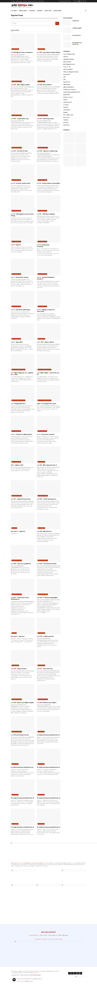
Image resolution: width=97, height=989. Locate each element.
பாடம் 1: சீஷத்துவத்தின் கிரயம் (18, 403)
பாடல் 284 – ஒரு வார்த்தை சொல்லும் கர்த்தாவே (48, 52)
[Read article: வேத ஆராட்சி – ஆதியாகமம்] (22, 626)
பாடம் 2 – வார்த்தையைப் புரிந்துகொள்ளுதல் (21, 434)
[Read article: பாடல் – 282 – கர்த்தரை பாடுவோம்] (48, 331)
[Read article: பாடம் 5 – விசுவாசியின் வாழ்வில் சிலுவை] (22, 299)
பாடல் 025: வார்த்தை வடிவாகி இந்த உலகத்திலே (22, 702)
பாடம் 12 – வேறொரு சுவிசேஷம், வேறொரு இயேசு (48, 183)
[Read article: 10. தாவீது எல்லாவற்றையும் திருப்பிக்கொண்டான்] (48, 757)
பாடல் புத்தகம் (13, 1)
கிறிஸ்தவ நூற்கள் (19, 1)
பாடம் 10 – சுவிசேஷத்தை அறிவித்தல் (46, 214)
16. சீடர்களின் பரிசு (76, 35)
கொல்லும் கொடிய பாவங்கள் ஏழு (69, 89)
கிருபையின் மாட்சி (66, 81)
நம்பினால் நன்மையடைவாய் (16, 863)
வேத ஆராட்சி (65, 122)
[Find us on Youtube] (79, 1)
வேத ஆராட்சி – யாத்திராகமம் (18, 531)
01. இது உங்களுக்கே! (77, 28)
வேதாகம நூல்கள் (59, 939)
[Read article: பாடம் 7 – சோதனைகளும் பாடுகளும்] (22, 267)
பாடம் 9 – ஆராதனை (16, 244)
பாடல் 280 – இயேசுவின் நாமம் (44, 531)
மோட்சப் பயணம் (66, 117)
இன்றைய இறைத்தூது (63, 935)
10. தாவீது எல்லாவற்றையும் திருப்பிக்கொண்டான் (48, 767)
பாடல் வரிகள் (44, 939)
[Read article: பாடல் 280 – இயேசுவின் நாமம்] (48, 521)
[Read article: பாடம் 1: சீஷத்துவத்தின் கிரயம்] (22, 393)
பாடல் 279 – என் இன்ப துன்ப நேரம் (45, 636)
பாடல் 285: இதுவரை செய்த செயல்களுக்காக (22, 52)
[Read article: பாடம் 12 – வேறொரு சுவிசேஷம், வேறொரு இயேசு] (48, 173)
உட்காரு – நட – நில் (66, 66)
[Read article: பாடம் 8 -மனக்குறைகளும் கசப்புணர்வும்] (48, 234)
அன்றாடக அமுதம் (43, 935)
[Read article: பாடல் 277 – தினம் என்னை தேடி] (48, 658)
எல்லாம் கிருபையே (66, 74)
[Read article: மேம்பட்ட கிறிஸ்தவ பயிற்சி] (22, 454)
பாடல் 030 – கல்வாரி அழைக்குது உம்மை (46, 499)
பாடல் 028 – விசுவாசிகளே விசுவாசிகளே (47, 563)
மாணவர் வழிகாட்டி (66, 109)
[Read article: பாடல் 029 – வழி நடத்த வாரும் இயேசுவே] (22, 553)
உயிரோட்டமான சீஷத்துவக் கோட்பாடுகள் (18, 369)
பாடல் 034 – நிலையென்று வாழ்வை (45, 118)
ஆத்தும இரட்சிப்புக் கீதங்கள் (16, 81)
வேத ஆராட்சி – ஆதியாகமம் (18, 636)
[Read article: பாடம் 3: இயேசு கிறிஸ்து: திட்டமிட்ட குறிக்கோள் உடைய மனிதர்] (22, 362)
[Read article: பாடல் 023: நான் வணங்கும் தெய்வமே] (22, 724)
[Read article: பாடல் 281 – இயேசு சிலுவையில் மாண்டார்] (48, 454)
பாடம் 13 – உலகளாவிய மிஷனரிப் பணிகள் (20, 183)
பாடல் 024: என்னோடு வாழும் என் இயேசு (46, 702)
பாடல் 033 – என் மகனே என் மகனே (19, 151)
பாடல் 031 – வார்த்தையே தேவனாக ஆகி (20, 499)
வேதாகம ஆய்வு (35, 1)
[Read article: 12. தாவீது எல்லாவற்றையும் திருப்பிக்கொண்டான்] (48, 724)
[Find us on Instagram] (77, 1)
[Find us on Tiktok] (81, 973)
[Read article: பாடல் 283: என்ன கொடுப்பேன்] (48, 74)
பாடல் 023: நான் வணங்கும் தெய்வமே (20, 735)
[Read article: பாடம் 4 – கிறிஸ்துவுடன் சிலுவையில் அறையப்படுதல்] (48, 299)
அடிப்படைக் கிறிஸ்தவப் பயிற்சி (69, 54)
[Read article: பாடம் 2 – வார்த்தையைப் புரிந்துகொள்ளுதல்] (22, 424)
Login (85, 1)
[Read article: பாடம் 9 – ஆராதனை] (22, 234)
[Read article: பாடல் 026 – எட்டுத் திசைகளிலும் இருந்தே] (48, 587)
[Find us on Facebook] (69, 973)
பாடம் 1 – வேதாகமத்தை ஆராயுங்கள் (46, 434)
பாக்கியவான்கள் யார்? (67, 102)
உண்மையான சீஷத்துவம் (68, 69)
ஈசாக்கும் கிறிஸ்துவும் (26, 863)
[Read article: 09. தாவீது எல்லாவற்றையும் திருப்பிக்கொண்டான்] (22, 787)
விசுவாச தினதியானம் (53, 935)
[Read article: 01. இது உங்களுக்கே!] (67, 30)
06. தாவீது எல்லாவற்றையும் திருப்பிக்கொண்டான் (48, 827)
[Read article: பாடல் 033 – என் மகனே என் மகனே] (22, 140)
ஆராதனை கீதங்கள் (41, 81)
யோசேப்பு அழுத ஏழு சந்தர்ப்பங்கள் (37, 863)
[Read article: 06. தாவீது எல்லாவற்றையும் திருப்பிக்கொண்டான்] (48, 816)
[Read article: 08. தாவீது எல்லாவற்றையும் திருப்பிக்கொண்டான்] (48, 787)
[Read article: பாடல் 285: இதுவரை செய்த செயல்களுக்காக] (22, 42)
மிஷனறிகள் (30, 1)
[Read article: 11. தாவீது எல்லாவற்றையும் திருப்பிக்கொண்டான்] (22, 757)
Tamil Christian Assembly (35, 975)
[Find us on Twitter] (75, 1)
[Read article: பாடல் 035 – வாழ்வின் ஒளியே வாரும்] (22, 108)
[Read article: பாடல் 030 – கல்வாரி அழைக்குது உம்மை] (48, 488)
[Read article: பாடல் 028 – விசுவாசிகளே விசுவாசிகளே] (48, 553)
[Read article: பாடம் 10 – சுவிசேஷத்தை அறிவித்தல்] (48, 203)
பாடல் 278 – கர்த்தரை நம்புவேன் (19, 668)
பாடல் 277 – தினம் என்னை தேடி (45, 668)
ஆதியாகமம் (65, 56)
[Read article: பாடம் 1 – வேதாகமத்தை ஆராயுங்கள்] (48, 424)
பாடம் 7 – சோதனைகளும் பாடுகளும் (19, 277)
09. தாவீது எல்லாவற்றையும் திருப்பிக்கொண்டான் (22, 798)
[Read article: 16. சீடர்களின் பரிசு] (67, 37)
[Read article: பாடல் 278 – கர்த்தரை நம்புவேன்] (22, 658)
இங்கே (36, 978)
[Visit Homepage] (22, 6)
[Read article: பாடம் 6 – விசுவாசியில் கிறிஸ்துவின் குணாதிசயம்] (48, 267)
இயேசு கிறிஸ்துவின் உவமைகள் (69, 64)
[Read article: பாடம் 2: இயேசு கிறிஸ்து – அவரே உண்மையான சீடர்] (48, 362)
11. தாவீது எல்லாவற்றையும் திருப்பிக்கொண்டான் (22, 767)
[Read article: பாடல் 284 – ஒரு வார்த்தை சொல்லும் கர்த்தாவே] (48, 42)
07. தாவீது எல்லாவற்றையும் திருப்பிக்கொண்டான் (22, 827)
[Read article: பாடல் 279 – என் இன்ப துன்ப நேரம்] (48, 626)
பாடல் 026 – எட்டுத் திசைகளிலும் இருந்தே (47, 597)
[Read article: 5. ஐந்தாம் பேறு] (67, 23)
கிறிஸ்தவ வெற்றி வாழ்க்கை (68, 87)
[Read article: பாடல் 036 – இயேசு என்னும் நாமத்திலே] (22, 74)
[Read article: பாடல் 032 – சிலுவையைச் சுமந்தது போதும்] (48, 140)
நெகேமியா (65, 99)
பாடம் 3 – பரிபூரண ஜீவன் (17, 342)
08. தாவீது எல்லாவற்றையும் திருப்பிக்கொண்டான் (48, 798)
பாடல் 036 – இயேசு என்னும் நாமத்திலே (20, 84)
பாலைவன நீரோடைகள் (34, 935)
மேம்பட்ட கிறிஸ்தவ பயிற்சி (16, 210)
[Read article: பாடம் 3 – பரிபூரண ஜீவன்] (22, 331)
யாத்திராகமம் (65, 119)
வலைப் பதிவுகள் (38, 939)
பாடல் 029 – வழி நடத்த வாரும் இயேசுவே (21, 563)
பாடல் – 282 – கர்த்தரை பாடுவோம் (45, 342)
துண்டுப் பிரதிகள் (41, 1)
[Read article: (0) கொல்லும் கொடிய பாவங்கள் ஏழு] (67, 45)
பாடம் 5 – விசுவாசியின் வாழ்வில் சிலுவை (20, 309)
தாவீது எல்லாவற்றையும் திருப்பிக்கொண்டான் (71, 92)
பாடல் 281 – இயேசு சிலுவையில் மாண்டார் (47, 465)
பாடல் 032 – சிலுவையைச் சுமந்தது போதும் (47, 151)
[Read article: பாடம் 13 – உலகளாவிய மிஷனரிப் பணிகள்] (22, 173)
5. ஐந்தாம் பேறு (75, 20)
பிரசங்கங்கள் (25, 1)
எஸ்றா (64, 79)
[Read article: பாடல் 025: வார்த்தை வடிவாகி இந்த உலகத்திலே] (22, 692)
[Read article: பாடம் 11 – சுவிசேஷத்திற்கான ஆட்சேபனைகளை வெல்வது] (22, 203)
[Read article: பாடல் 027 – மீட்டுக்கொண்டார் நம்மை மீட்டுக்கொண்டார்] (22, 587)
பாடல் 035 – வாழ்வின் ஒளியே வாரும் (20, 118)
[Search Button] (85, 10)
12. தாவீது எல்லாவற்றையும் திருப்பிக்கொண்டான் (48, 735)
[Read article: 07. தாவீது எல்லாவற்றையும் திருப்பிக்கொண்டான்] (22, 816)
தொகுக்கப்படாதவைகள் (68, 97)
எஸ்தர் (64, 76)
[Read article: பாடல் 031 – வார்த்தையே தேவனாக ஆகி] (22, 488)
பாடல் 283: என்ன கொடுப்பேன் (44, 84)
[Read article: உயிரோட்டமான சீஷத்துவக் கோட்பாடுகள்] (48, 393)
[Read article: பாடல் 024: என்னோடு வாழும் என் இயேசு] (48, 692)
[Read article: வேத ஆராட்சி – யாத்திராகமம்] (22, 521)
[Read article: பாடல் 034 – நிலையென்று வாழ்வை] (48, 108)
